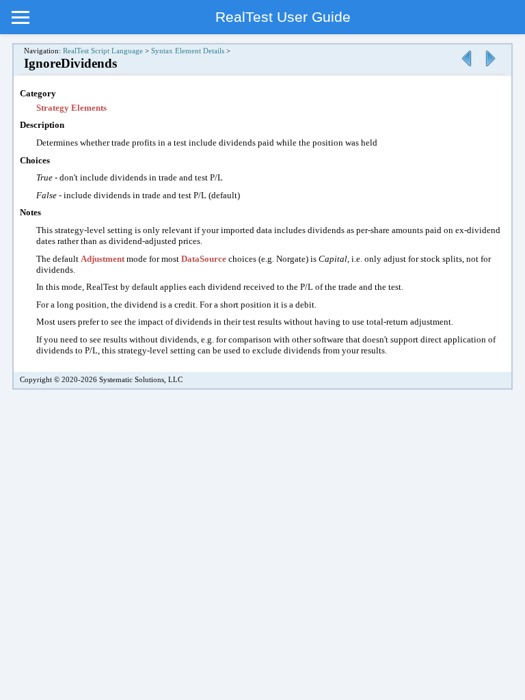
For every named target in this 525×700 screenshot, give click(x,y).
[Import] (490, 67)
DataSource (203, 259)
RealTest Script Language (103, 51)
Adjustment (102, 259)
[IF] (466, 67)
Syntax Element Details (187, 51)
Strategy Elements (71, 108)
